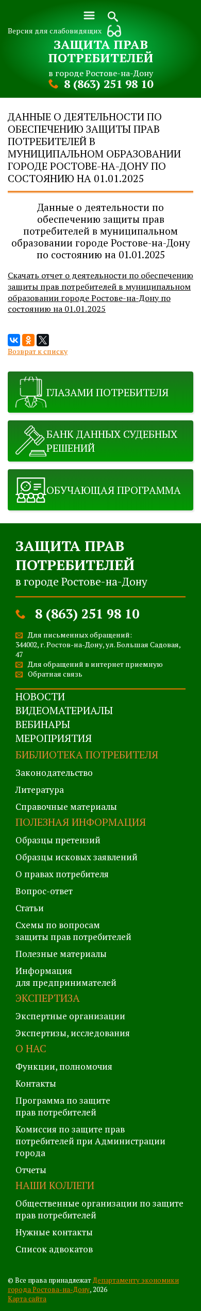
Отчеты (30, 1170)
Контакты (35, 1083)
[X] (43, 340)
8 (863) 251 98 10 (108, 83)
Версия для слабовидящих (55, 31)
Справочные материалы (66, 806)
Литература (39, 789)
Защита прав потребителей (100, 51)
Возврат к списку (38, 351)
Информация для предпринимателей (65, 976)
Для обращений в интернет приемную (95, 664)
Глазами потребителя (107, 392)
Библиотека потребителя (86, 754)
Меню (89, 15)
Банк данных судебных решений (111, 441)
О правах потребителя (62, 874)
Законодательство (54, 772)
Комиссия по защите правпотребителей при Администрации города (90, 1141)
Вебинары (42, 724)
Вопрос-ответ (44, 891)
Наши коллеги (54, 1185)
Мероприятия (53, 738)
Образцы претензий (57, 840)
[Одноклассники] (28, 340)
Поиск (113, 15)
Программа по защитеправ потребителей (62, 1106)
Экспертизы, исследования (72, 1033)
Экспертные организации (70, 1016)
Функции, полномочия (63, 1066)
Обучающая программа (113, 490)
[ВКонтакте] (14, 340)
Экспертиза (47, 998)
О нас (30, 1048)
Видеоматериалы (64, 710)
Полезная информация (80, 822)
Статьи (29, 908)
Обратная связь (55, 674)
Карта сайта (27, 1298)
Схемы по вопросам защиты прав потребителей (73, 931)
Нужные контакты (54, 1232)
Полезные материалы (61, 954)
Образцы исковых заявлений (76, 857)
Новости (40, 696)
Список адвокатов (54, 1249)
